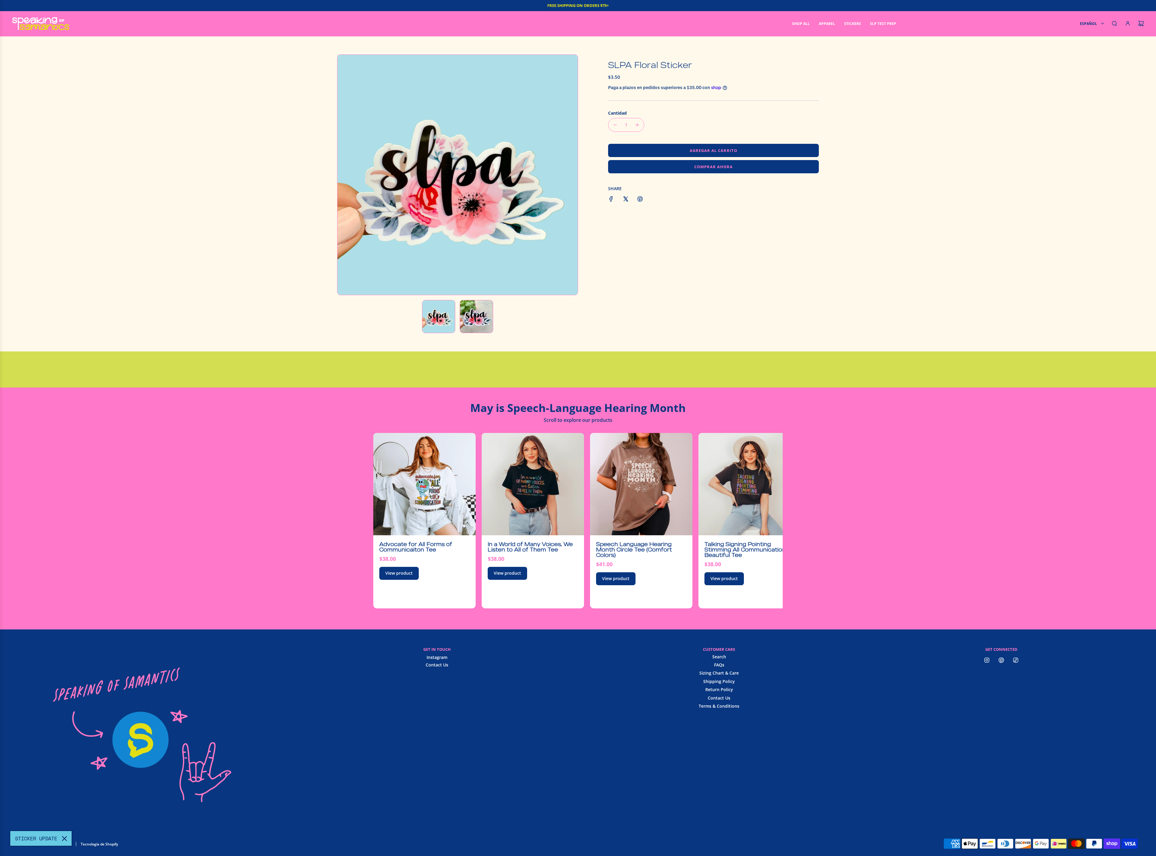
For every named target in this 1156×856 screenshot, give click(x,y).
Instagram (437, 657)
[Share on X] (625, 199)
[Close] (64, 838)
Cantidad (617, 113)
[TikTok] (1015, 660)
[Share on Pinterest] (640, 199)
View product (399, 573)
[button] (345, 175)
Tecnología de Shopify (99, 844)
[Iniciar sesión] (1127, 23)
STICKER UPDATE (36, 838)
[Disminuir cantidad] (615, 124)
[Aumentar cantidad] (637, 124)
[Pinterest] (1001, 660)
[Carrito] (1141, 23)
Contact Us (437, 665)
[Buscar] (1114, 23)
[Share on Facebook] (611, 199)
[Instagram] (986, 660)
